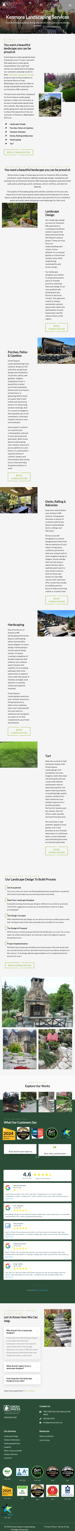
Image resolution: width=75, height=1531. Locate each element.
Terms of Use (63, 1526)
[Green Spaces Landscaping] (8, 5)
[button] (18, 152)
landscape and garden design (21, 74)
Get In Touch (29, 1391)
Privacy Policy (50, 1526)
